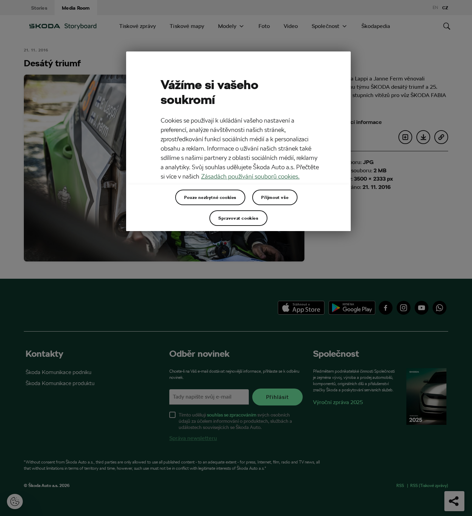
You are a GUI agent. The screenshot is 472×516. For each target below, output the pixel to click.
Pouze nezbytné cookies (210, 197)
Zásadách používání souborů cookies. (250, 176)
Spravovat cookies (238, 218)
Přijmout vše (275, 197)
